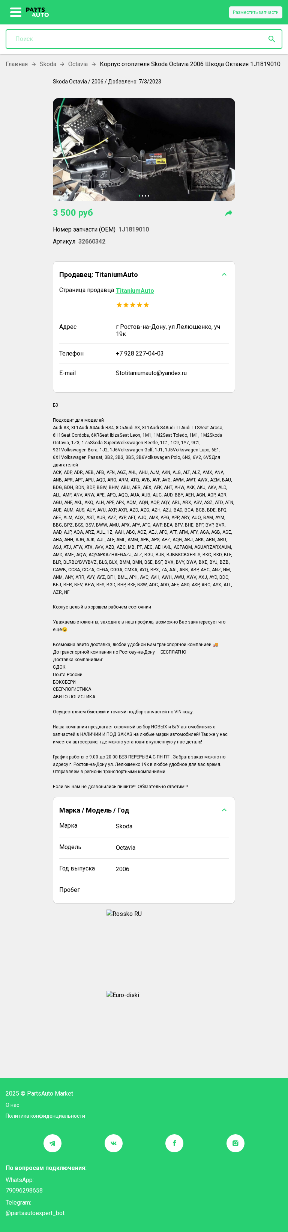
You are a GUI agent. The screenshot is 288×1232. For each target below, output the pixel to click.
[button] (144, 274)
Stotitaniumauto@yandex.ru (151, 373)
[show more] (16, 12)
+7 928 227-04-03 (140, 353)
